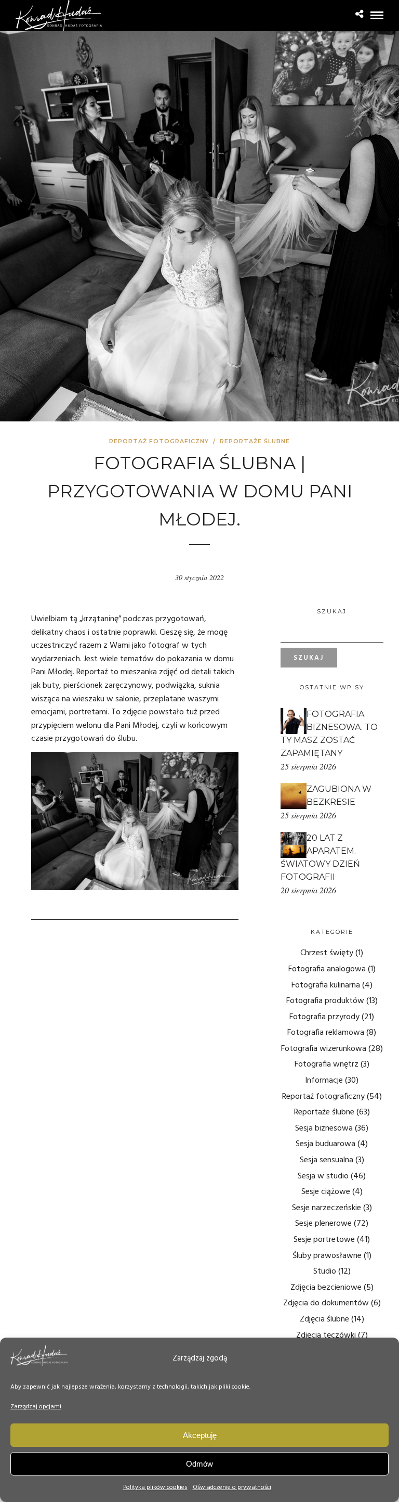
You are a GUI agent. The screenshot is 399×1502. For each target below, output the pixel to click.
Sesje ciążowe (325, 1192)
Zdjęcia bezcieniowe (326, 1287)
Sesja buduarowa (325, 1144)
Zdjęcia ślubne (324, 1319)
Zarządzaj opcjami (35, 1407)
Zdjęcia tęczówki (326, 1335)
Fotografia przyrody (324, 1017)
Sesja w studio (323, 1176)
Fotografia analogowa (327, 969)
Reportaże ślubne (255, 441)
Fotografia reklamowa (325, 1032)
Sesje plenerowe (323, 1223)
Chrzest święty (326, 953)
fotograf (164, 645)
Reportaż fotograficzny (159, 441)
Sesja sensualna (326, 1160)
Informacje (324, 1080)
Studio (324, 1271)
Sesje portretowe (324, 1240)
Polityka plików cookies (155, 1487)
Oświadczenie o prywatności (232, 1487)
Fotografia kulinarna (325, 985)
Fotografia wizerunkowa (323, 1049)
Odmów (199, 1463)
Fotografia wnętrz (326, 1064)
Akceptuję (200, 1435)
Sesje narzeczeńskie (326, 1208)
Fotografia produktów (325, 1001)
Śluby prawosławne (327, 1256)
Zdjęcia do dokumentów (326, 1303)
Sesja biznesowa (324, 1128)
